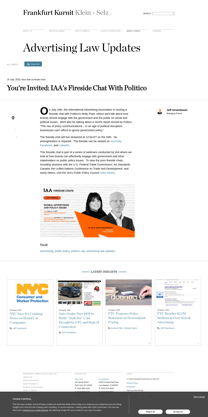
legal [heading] (130, 374)
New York (79, 379)
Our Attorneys (82, 31)
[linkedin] (13, 136)
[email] (13, 118)
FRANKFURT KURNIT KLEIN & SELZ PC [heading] (40, 374)
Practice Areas (31, 380)
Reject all (150, 412)
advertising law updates (100, 251)
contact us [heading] (80, 374)
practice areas (57, 31)
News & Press (133, 31)
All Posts (12, 65)
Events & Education (111, 31)
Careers (157, 31)
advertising (46, 251)
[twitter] (13, 127)
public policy (62, 251)
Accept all (178, 412)
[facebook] (13, 144)
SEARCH (147, 13)
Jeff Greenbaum (177, 110)
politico (75, 251)
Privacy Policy (132, 383)
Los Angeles (104, 379)
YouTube (116, 141)
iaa (83, 251)
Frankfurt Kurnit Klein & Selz (67, 11)
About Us (27, 31)
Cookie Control (22, 398)
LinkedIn (64, 145)
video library (107, 172)
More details (199, 396)
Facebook (46, 145)
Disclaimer (131, 387)
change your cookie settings (35, 410)
